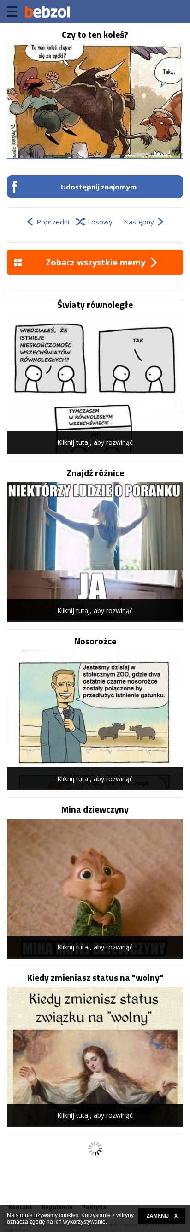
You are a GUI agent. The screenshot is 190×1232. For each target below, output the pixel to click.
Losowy (100, 221)
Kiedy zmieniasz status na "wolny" (95, 977)
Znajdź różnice (95, 472)
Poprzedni (52, 221)
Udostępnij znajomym (99, 186)
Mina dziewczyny (95, 809)
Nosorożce (95, 641)
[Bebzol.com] (47, 11)
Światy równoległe (95, 304)
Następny (139, 221)
